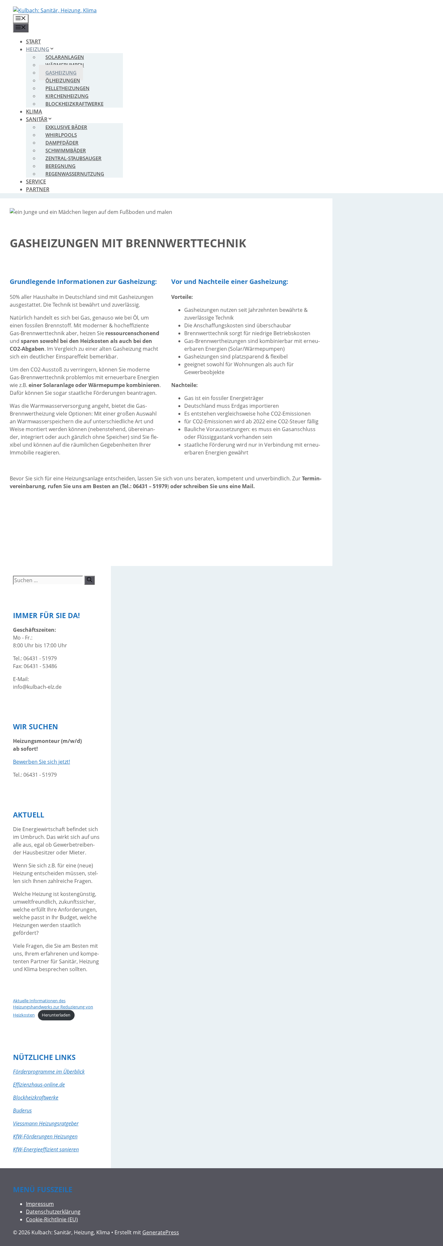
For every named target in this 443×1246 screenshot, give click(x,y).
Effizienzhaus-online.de (39, 1084)
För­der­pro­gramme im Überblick (49, 1071)
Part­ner (37, 189)
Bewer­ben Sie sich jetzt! (41, 761)
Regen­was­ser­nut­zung (74, 173)
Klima (34, 111)
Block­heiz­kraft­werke (74, 103)
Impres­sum (40, 1203)
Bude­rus (22, 1110)
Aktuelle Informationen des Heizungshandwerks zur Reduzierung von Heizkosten (53, 1008)
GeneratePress (160, 1232)
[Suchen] (89, 580)
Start (33, 41)
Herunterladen (56, 1015)
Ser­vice (36, 181)
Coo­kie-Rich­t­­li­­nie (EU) (52, 1219)
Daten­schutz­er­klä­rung (53, 1211)
